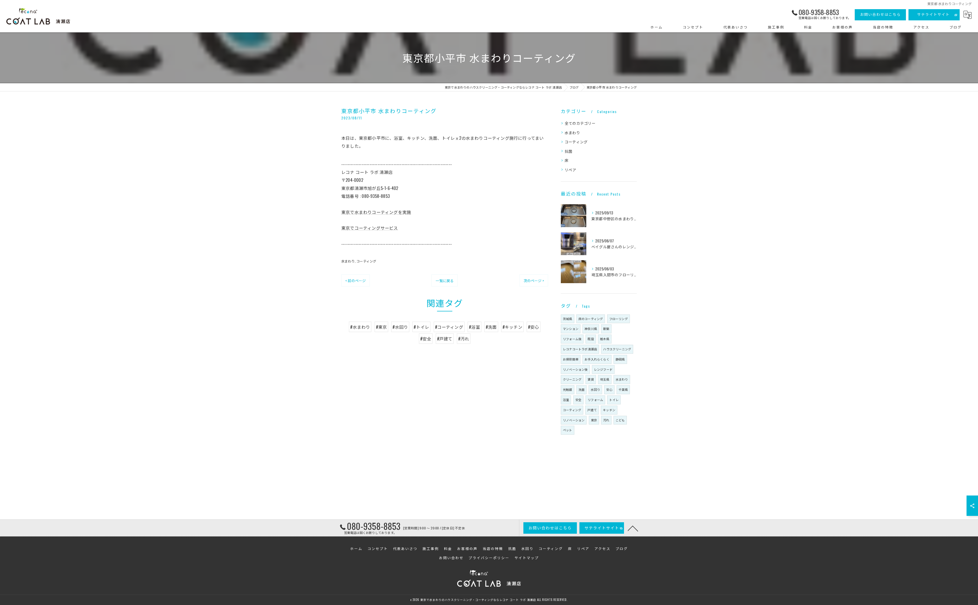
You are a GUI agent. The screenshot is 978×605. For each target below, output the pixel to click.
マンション (570, 328)
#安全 (425, 338)
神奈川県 (591, 328)
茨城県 (567, 319)
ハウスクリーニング (617, 349)
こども (620, 420)
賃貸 (591, 379)
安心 (609, 389)
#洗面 (491, 327)
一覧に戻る (445, 280)
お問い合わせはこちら (880, 14)
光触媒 (567, 389)
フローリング (618, 319)
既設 (591, 339)
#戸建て (445, 338)
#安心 (533, 327)
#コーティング (449, 327)
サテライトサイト (933, 14)
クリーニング (572, 379)
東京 (594, 420)
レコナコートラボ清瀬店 (580, 349)
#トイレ (421, 327)
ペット (567, 430)
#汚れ (463, 338)
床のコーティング (590, 319)
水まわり (348, 261)
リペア (570, 169)
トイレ (614, 399)
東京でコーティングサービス (369, 228)
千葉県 (623, 389)
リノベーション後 (575, 369)
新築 (606, 328)
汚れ (606, 420)
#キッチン (512, 327)
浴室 (566, 399)
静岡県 (620, 359)
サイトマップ (526, 557)
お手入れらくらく (597, 359)
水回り (595, 389)
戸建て (592, 410)
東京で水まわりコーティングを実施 (376, 212)
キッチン (609, 410)
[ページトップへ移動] (633, 528)
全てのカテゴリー (580, 123)
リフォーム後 (572, 339)
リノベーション (574, 420)
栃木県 (604, 339)
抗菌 (568, 151)
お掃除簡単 (570, 359)
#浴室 (474, 327)
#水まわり (360, 327)
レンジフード (603, 369)
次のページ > (534, 280)
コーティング (366, 261)
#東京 (381, 327)
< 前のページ (355, 280)
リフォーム (595, 399)
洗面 (581, 389)
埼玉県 (604, 379)
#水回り (400, 327)
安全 (578, 399)
